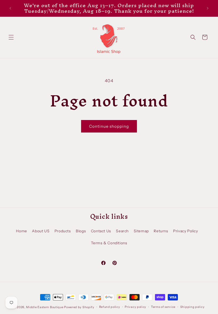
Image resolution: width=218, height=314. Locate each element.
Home (21, 231)
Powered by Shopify (79, 307)
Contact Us (101, 231)
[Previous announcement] (10, 8)
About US (40, 231)
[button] (11, 37)
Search (122, 231)
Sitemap (141, 231)
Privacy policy (135, 307)
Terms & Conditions (109, 243)
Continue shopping (109, 126)
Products (62, 231)
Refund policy (109, 307)
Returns (161, 231)
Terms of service (163, 307)
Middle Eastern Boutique (44, 307)
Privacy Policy (185, 231)
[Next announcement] (207, 8)
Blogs (81, 231)
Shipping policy (192, 307)
